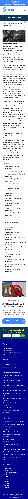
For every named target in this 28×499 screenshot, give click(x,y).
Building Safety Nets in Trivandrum (12, 194)
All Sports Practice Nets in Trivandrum (13, 270)
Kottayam (7, 481)
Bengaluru (7, 485)
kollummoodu (8, 470)
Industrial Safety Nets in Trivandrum (12, 228)
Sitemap (5, 359)
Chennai (6, 487)
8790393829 (8, 348)
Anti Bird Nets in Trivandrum (13, 171)
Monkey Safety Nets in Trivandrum (12, 233)
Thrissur (6, 483)
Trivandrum (7, 355)
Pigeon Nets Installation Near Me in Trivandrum (15, 243)
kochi (5, 475)
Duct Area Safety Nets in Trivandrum (12, 224)
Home (4, 23)
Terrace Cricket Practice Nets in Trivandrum (15, 265)
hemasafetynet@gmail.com (12, 353)
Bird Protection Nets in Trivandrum (12, 190)
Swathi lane (7, 468)
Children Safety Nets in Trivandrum (12, 204)
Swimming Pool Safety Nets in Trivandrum (14, 260)
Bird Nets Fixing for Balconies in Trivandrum (15, 180)
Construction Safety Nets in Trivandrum (13, 214)
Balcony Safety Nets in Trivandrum (12, 167)
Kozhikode (7, 477)
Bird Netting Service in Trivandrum (12, 185)
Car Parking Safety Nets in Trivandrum (13, 199)
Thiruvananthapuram (10, 472)
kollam (6, 479)
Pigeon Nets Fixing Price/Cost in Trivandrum (15, 238)
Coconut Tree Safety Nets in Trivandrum (14, 209)
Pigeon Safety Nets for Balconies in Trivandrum (15, 248)
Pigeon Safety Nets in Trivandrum (15, 252)
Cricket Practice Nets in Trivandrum (12, 219)
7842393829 (8, 350)
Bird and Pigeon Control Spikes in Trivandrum (15, 175)
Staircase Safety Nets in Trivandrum (12, 256)
